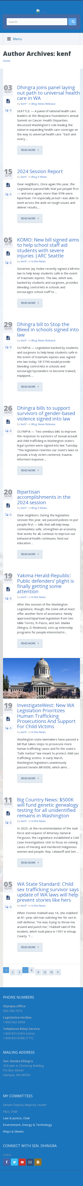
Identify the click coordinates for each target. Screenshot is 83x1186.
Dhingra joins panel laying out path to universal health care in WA (48, 92)
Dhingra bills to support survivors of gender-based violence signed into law (46, 413)
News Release (46, 104)
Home (6, 61)
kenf (23, 104)
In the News (38, 261)
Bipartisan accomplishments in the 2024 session (44, 497)
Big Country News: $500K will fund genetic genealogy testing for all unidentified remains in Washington (47, 807)
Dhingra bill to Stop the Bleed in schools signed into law (48, 329)
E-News (42, 177)
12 (44, 972)
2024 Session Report (40, 171)
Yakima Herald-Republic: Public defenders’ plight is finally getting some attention (45, 583)
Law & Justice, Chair (16, 1118)
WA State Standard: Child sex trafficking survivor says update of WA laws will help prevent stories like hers (48, 892)
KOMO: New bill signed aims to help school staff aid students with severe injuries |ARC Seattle (48, 247)
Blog (34, 104)
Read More (28, 150)
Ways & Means (13, 1131)
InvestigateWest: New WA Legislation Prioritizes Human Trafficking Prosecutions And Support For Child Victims (46, 716)
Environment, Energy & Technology (27, 1125)
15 (51, 972)
